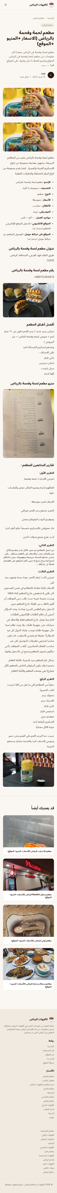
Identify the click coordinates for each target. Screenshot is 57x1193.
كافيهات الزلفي (48, 1135)
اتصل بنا (50, 1058)
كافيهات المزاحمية (46, 1155)
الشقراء (51, 1143)
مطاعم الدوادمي (47, 1096)
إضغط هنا (38, 228)
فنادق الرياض (48, 1159)
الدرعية (51, 1113)
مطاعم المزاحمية (47, 1131)
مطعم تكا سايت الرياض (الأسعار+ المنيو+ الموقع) (30, 851)
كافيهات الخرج (48, 1105)
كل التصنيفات (48, 1050)
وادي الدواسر (49, 1109)
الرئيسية (50, 18)
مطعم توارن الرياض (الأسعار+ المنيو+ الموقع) (31, 940)
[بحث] (5, 4)
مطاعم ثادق (49, 1151)
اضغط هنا (32, 238)
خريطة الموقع (48, 1062)
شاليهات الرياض (47, 1139)
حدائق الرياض (48, 1172)
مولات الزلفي (48, 1168)
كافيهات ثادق (48, 1163)
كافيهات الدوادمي (47, 1147)
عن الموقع (50, 1054)
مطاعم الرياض (38, 18)
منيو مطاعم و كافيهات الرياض (42, 1084)
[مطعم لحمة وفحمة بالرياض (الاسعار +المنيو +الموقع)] (28, 137)
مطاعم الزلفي (48, 1101)
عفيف (51, 1117)
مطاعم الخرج (49, 1088)
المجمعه (50, 1092)
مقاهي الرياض (48, 1080)
